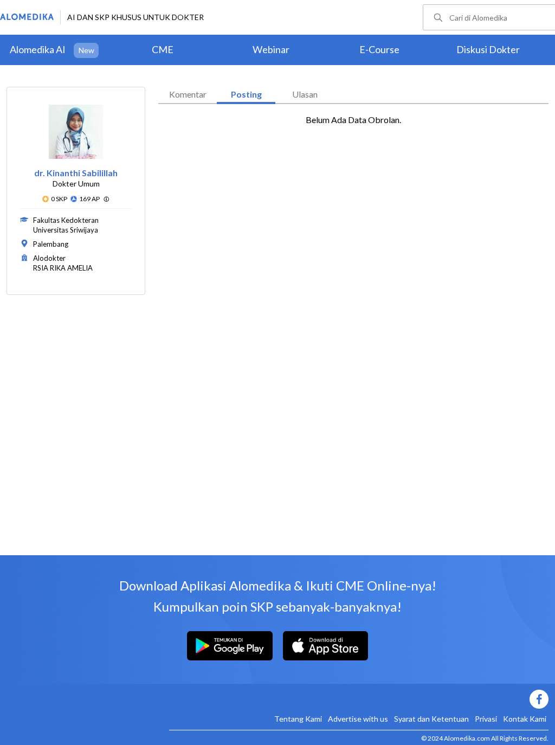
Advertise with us (358, 718)
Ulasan (305, 94)
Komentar (187, 94)
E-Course (379, 49)
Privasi (486, 718)
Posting (246, 94)
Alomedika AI (38, 49)
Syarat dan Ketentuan (431, 718)
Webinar (271, 49)
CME (162, 49)
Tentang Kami (298, 718)
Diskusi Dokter (488, 49)
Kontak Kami (524, 718)
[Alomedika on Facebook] (358, 699)
